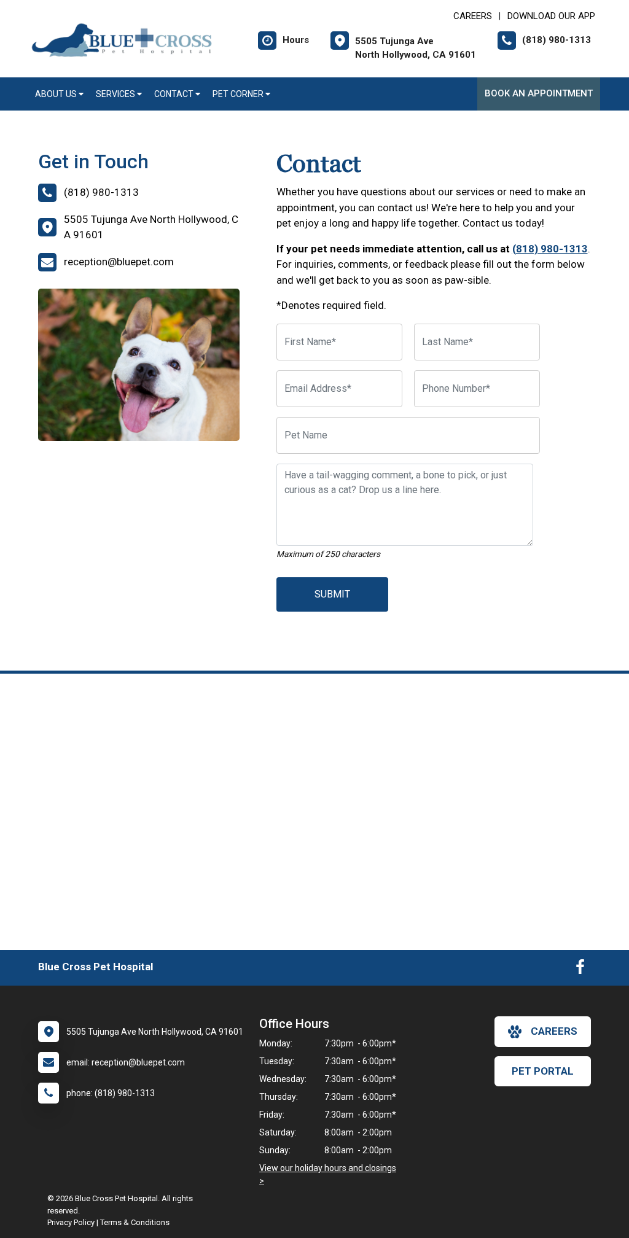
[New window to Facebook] (580, 970)
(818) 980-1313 (550, 249)
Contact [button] (174, 94)
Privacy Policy (71, 1222)
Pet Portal (543, 1071)
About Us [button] (57, 94)
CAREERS (472, 15)
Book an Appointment (539, 93)
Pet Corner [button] (239, 94)
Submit (332, 594)
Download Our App (551, 15)
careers (554, 1031)
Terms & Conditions (135, 1222)
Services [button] (116, 94)
